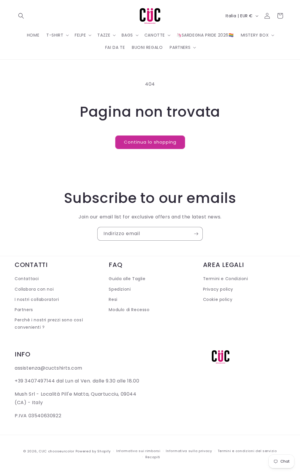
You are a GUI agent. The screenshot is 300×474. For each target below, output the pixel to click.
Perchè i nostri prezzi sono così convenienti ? (49, 323)
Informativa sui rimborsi (138, 451)
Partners (24, 310)
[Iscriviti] (196, 234)
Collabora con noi (34, 289)
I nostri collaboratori (37, 299)
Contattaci (27, 279)
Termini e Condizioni (225, 279)
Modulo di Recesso (129, 310)
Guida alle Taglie (127, 279)
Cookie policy (218, 299)
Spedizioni (120, 289)
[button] (21, 15)
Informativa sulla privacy (189, 451)
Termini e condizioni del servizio (247, 451)
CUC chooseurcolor (56, 451)
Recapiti (153, 457)
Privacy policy (218, 289)
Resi (113, 299)
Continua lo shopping (150, 142)
